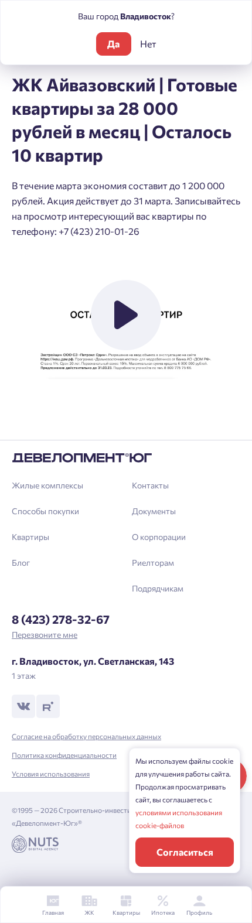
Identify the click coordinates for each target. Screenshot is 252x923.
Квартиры (30, 537)
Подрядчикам (157, 588)
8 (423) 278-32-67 (61, 619)
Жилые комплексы (47, 485)
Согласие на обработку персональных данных (86, 736)
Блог (21, 563)
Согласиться (184, 851)
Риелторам (153, 563)
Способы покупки (45, 511)
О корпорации (159, 537)
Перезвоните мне (44, 635)
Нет (148, 43)
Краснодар (44, 430)
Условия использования (51, 774)
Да (113, 43)
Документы (154, 511)
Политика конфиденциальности (64, 755)
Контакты (150, 485)
